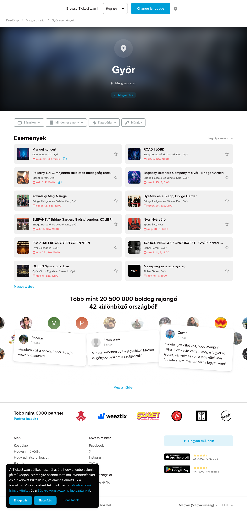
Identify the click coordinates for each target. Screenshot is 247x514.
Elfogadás (21, 500)
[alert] (52, 486)
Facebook (96, 445)
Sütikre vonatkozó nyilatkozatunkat (64, 490)
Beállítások (71, 500)
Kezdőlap (12, 20)
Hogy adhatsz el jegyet (31, 457)
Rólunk (19, 463)
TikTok (93, 463)
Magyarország (35, 20)
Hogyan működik (27, 451)
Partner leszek (25, 419)
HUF (225, 505)
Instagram (96, 457)
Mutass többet (24, 287)
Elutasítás (45, 500)
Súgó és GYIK (99, 482)
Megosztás (125, 95)
